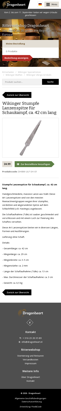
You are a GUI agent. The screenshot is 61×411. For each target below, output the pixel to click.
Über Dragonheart (30, 377)
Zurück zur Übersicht (18, 94)
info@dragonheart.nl (32, 341)
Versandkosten (30, 359)
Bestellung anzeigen (16, 58)
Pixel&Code (36, 406)
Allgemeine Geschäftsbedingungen (30, 398)
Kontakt (30, 380)
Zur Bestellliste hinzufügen (35, 164)
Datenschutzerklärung (32, 401)
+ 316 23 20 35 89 (32, 338)
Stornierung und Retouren (30, 355)
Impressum (30, 363)
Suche (50, 81)
